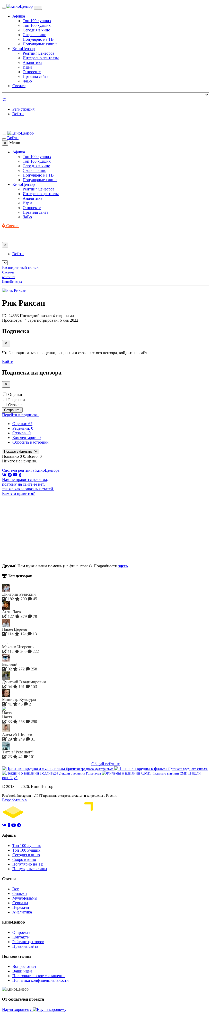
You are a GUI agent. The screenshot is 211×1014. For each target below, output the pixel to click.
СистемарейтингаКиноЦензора (12, 277)
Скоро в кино (34, 34)
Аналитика (32, 62)
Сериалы (20, 903)
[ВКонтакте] (4, 475)
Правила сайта (35, 76)
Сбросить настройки (30, 442)
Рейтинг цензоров (39, 53)
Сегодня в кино (36, 30)
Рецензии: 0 (22, 428)
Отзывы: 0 (21, 433)
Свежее (18, 86)
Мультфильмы (24, 898)
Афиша (18, 16)
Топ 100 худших (37, 25)
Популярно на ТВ (38, 39)
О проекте (32, 72)
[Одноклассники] (20, 475)
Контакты (21, 937)
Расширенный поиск (20, 267)
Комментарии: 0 (26, 437)
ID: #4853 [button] (10, 315)
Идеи (27, 67)
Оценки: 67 (22, 423)
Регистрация (23, 109)
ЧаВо (27, 81)
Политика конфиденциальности (40, 980)
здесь (123, 566)
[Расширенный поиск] (4, 100)
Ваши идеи (22, 971)
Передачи (20, 907)
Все (15, 889)
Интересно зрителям (41, 58)
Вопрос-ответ (24, 966)
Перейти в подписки (20, 415)
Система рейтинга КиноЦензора (30, 470)
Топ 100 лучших (37, 21)
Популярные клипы (40, 44)
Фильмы (19, 893)
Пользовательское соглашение (38, 976)
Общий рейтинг (105, 764)
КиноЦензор (23, 48)
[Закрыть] (6, 343)
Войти (18, 114)
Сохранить (12, 410)
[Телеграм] (10, 475)
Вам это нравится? (18, 493)
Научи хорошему (17, 1009)
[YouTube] (15, 475)
